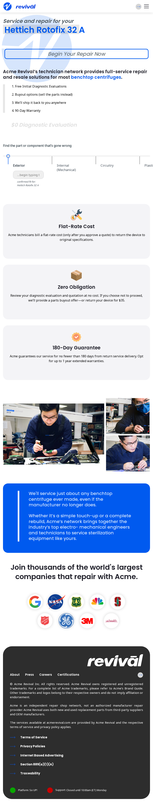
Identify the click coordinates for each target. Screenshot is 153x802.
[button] (138, 7)
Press (29, 675)
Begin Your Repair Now (76, 53)
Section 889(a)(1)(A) (37, 764)
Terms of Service (33, 737)
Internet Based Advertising (41, 755)
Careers (45, 675)
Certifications (68, 675)
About (15, 675)
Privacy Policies (32, 746)
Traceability (30, 773)
